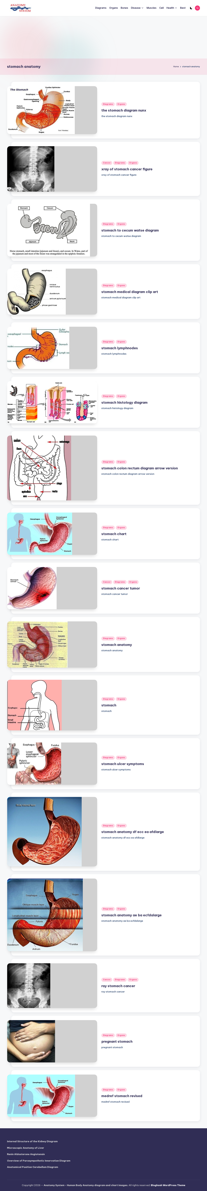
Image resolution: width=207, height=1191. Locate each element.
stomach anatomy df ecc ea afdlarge (132, 832)
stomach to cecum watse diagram (130, 230)
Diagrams (108, 104)
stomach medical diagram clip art (129, 292)
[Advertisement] (103, 37)
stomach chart (113, 534)
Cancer (107, 163)
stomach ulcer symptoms (122, 764)
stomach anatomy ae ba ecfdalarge (131, 915)
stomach (108, 705)
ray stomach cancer (118, 986)
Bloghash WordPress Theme (168, 1185)
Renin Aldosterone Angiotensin (26, 1154)
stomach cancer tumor (120, 588)
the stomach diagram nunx (123, 110)
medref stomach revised (121, 1096)
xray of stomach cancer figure (127, 169)
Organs (121, 104)
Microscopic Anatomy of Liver (25, 1147)
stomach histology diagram (124, 402)
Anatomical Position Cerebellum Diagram (32, 1167)
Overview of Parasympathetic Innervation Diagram (38, 1160)
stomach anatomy (116, 645)
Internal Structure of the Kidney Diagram (32, 1141)
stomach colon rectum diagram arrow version (139, 468)
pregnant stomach (117, 1041)
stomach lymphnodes (119, 348)
